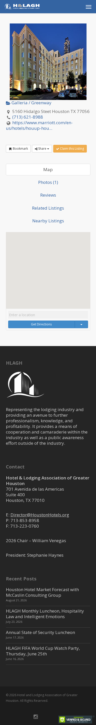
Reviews (48, 195)
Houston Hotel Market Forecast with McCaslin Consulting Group (42, 592)
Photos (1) (48, 182)
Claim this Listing (71, 148)
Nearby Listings (48, 221)
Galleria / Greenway (30, 103)
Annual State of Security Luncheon (40, 632)
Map (48, 169)
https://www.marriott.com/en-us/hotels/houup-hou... (39, 125)
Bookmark (20, 148)
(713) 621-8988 (27, 117)
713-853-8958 (24, 520)
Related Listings (48, 208)
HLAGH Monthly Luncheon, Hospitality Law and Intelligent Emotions (45, 613)
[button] (88, 6)
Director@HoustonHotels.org (39, 515)
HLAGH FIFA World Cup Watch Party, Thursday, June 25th (43, 651)
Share (42, 148)
